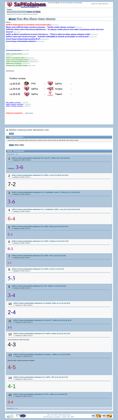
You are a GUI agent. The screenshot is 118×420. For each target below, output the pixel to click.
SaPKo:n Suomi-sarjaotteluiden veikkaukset (26, 158)
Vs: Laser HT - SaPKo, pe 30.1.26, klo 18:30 (57, 320)
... (28, 113)
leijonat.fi (25, 102)
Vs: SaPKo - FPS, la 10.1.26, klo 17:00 (55, 377)
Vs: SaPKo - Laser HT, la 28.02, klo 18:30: (55, 175)
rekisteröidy (78, 3)
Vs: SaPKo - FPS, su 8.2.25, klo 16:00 (54, 255)
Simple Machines (66, 415)
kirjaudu (70, 3)
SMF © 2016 (58, 415)
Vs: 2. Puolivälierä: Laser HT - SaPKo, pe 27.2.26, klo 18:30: (61, 192)
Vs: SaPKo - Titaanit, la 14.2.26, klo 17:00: (55, 241)
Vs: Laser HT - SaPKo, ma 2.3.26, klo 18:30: (56, 158)
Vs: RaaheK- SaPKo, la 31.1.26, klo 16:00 (56, 303)
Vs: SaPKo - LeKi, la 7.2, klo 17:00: (53, 269)
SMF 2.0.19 (50, 415)
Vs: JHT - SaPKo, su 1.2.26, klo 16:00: (54, 286)
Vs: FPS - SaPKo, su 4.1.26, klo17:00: (55, 394)
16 (17, 154)
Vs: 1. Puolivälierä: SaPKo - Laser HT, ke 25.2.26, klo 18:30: (61, 209)
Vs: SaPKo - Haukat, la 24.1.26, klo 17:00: (56, 333)
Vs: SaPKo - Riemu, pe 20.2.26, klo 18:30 (55, 226)
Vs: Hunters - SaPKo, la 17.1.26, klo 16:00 (56, 354)
